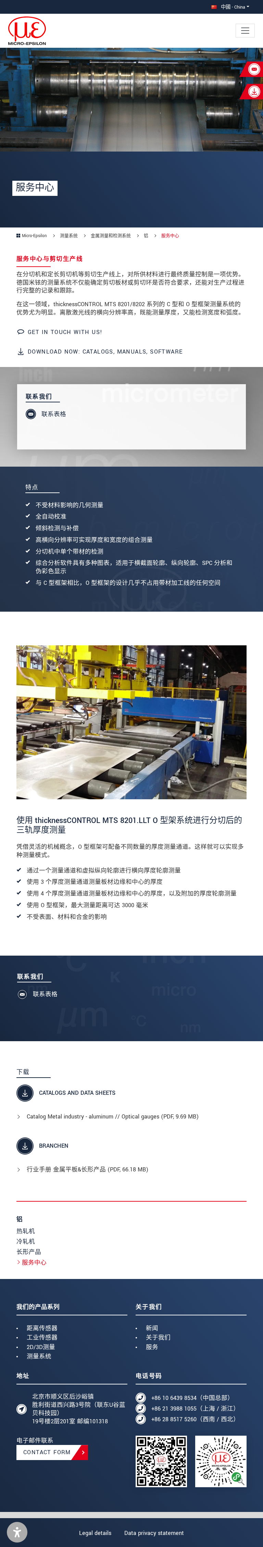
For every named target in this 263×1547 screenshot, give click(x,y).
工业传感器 (42, 1337)
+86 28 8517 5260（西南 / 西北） (195, 1419)
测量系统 (39, 1356)
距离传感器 (42, 1328)
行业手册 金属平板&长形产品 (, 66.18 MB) (87, 1169)
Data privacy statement (154, 1533)
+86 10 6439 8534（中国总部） (192, 1398)
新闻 (152, 1328)
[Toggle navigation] (245, 30)
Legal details (95, 1533)
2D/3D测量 (41, 1347)
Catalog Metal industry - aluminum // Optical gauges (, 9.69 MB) (113, 1117)
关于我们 (158, 1337)
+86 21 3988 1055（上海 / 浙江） (195, 1409)
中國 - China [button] (232, 7)
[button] (17, 1532)
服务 (152, 1347)
